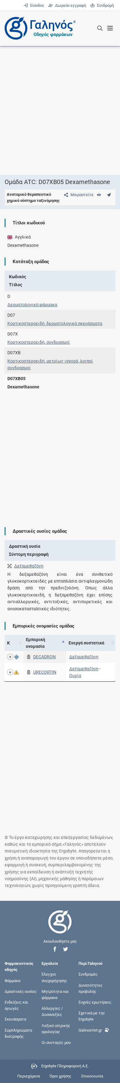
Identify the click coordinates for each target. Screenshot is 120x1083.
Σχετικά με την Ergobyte (91, 1016)
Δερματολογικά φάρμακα (32, 304)
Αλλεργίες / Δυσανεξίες (52, 1011)
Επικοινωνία (92, 1076)
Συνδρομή (104, 5)
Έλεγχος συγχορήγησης (54, 977)
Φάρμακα (12, 980)
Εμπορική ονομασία (35, 643)
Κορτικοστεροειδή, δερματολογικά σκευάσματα (54, 323)
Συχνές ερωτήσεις (94, 1002)
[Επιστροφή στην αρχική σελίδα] (60, 927)
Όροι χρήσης (60, 1076)
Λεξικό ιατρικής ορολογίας (56, 1028)
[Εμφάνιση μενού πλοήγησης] (110, 28)
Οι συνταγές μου (56, 1042)
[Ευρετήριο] (98, 194)
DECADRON (44, 656)
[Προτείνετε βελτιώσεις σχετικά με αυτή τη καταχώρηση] (108, 194)
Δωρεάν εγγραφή (70, 5)
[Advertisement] (60, 110)
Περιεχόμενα (28, 1076)
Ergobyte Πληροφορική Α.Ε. (65, 1066)
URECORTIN (44, 672)
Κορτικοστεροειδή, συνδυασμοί (38, 342)
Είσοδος (36, 5)
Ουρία (75, 675)
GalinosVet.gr (90, 1030)
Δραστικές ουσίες (21, 991)
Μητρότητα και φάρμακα (55, 994)
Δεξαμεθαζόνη (28, 566)
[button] (55, 949)
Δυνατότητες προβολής (90, 988)
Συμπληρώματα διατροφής (18, 1033)
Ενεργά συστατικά (86, 642)
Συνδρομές (88, 974)
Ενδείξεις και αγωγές (16, 1005)
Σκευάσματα (15, 1019)
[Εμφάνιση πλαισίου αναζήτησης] (100, 28)
